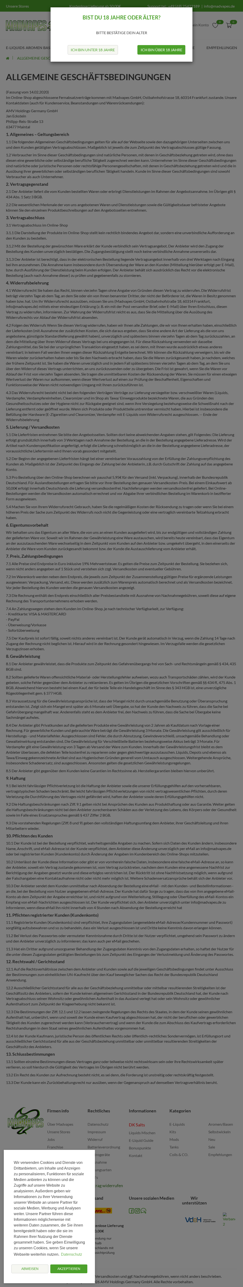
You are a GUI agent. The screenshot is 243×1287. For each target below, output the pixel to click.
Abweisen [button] (29, 1269)
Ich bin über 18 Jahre (161, 49)
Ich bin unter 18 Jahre (93, 49)
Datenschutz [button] (71, 1254)
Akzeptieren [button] (68, 1269)
